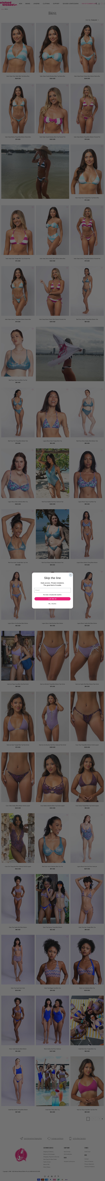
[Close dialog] (70, 574)
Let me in (53, 599)
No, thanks (52, 603)
